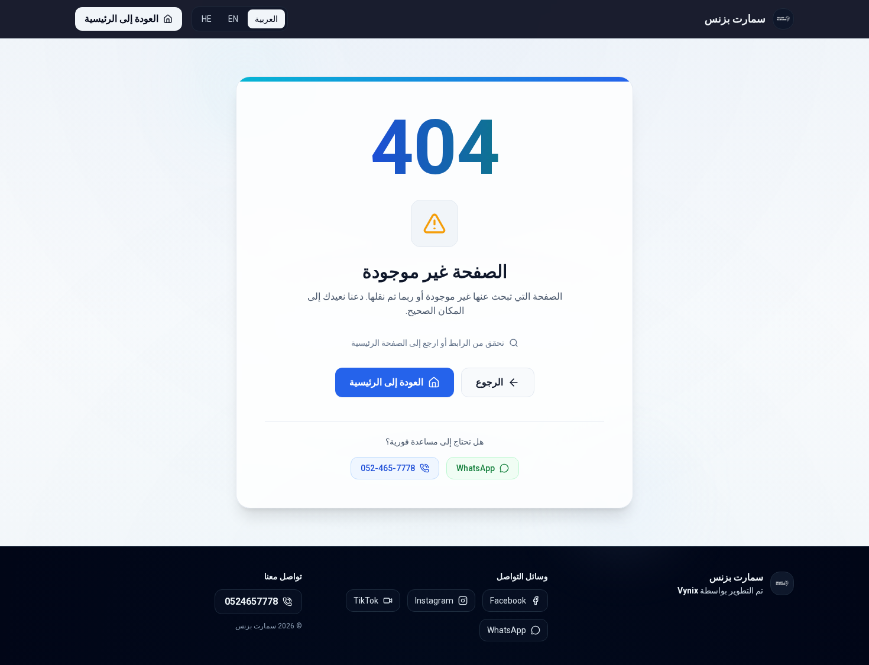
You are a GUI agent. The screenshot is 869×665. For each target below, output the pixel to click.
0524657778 (251, 601)
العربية (266, 19)
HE (207, 19)
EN (233, 19)
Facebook (508, 600)
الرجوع (489, 382)
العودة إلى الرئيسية (386, 382)
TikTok (366, 600)
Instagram (434, 600)
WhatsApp (475, 468)
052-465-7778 (388, 468)
